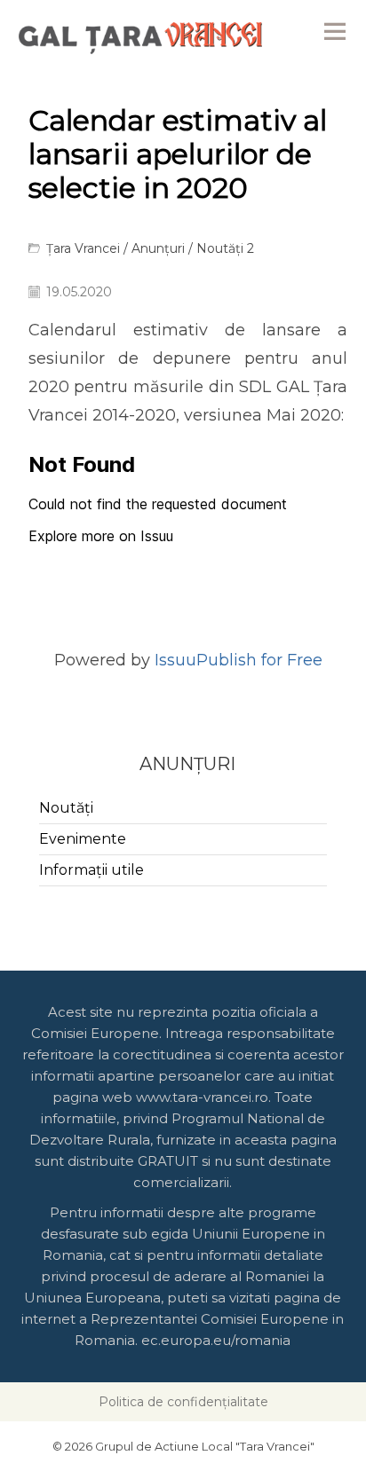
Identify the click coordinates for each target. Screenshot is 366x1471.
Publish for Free (259, 660)
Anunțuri (158, 248)
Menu (335, 31)
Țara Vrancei (83, 248)
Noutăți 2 (225, 248)
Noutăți (66, 807)
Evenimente (82, 838)
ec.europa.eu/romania (215, 1340)
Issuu (175, 660)
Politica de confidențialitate (183, 1402)
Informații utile (91, 869)
